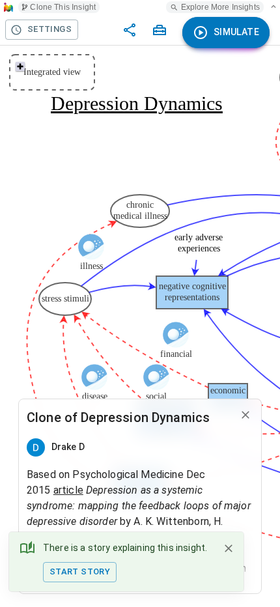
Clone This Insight (63, 7)
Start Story (79, 571)
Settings (49, 29)
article (68, 490)
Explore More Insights (220, 7)
